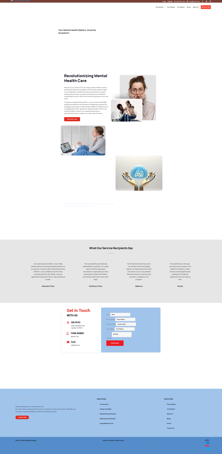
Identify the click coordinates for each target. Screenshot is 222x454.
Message (108, 338)
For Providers (171, 7)
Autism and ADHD (105, 409)
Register (170, 1)
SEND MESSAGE (115, 343)
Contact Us (170, 428)
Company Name (111, 324)
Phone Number (110, 319)
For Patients (181, 7)
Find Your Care (205, 7)
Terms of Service (108, 440)
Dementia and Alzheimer (108, 414)
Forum (189, 7)
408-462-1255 (180, 1)
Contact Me (22, 417)
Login (164, 1)
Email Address (110, 329)
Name (108, 314)
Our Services (159, 7)
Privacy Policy (119, 440)
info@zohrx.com (194, 1)
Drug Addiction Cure (106, 423)
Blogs (169, 419)
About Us (195, 7)
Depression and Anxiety (108, 419)
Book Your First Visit (64, 42)
